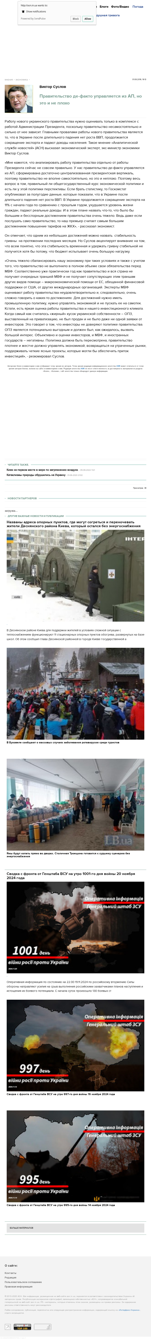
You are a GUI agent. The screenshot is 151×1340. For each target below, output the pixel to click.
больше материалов (21, 1228)
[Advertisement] (77, 46)
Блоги (104, 6)
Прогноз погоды (136, 3)
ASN (118, 366)
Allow (88, 18)
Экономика (22, 80)
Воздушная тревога (105, 15)
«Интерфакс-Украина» (129, 1310)
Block (76, 18)
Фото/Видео (120, 6)
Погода (138, 6)
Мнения (101, 3)
